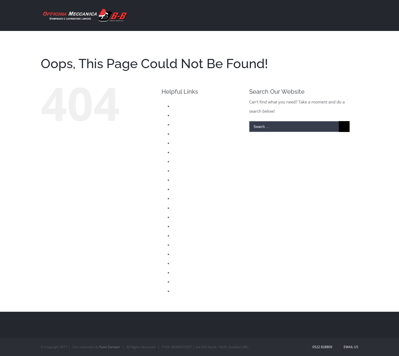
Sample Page (184, 244)
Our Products (184, 179)
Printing (179, 207)
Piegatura (181, 198)
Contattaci (181, 133)
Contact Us (182, 124)
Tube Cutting (184, 281)
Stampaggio (183, 263)
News (177, 170)
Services (180, 254)
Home (178, 152)
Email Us (350, 347)
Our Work (181, 189)
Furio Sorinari (109, 347)
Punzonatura (184, 226)
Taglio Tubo (183, 272)
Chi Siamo (181, 115)
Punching (181, 217)
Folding (179, 143)
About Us (180, 106)
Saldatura (181, 235)
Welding (180, 291)
